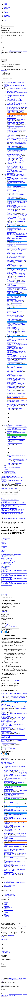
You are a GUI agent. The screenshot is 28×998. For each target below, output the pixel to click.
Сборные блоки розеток (10, 881)
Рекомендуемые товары (10, 473)
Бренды (5, 4)
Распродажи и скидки (9, 472)
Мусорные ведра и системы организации (14, 882)
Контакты (6, 15)
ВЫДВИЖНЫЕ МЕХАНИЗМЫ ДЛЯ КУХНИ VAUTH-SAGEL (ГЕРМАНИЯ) (12, 507)
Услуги (5, 11)
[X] (8, 632)
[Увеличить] (14, 571)
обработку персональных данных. (18, 51)
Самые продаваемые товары (8, 762)
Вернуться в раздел (5, 554)
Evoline (6, 484)
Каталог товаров (5, 80)
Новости (6, 12)
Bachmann (18, 483)
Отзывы (3, 563)
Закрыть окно (4, 70)
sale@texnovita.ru (22, 926)
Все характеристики (6, 608)
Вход (5, 20)
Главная (6, 1)
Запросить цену (14, 995)
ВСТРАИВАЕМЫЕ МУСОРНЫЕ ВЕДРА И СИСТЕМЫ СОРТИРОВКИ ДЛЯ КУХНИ (12, 512)
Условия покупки (8, 7)
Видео (2, 569)
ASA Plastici (4, 611)
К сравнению (18, 111)
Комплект (3, 558)
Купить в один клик (17, 979)
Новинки (6, 469)
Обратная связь (4, 951)
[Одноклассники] (3, 632)
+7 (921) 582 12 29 (5, 952)
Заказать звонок (14, 28)
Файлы (2, 567)
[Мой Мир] (6, 632)
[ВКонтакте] (1, 632)
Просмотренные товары (7, 763)
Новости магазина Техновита (8, 476)
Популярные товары (9, 471)
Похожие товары (5, 565)
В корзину (15, 110)
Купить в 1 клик (11, 111)
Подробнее (21, 110)
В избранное (10, 112)
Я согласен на (14, 51)
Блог (5, 14)
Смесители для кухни (9, 885)
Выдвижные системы (9, 883)
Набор (2, 556)
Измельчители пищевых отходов (12, 887)
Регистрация (7, 21)
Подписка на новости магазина (9, 488)
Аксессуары (4, 562)
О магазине (6, 5)
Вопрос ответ (7, 16)
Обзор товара (4, 555)
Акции (5, 3)
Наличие (3, 566)
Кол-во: (3, 627)
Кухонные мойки (8, 886)
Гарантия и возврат (8, 10)
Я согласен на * (14, 978)
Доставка (6, 8)
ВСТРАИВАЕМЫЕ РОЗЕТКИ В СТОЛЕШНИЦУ (13, 502)
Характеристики (5, 561)
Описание (3, 559)
